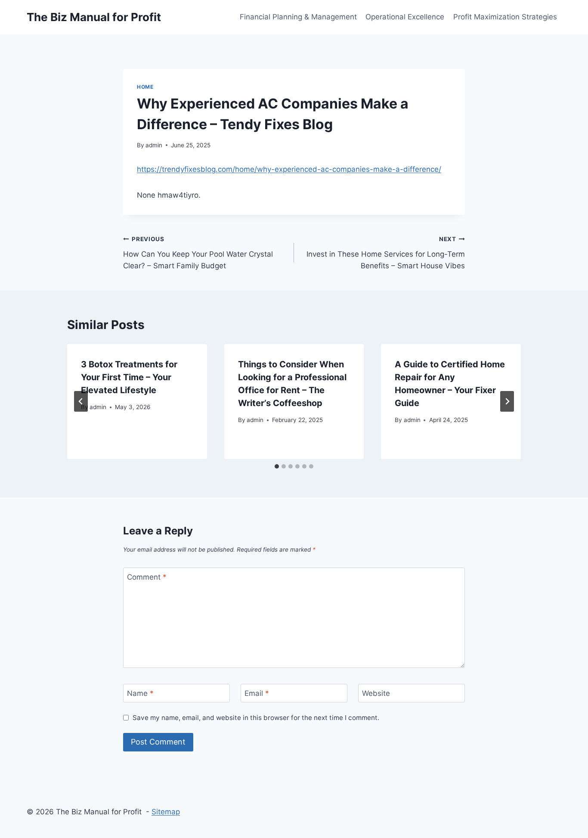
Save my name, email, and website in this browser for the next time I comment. (256, 718)
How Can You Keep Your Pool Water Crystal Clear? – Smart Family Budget (198, 253)
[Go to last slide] (81, 401)
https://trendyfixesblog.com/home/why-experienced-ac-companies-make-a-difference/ (289, 169)
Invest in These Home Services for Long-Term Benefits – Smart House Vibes (385, 253)
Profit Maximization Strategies (505, 16)
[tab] (277, 466)
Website (376, 693)
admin (153, 145)
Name (140, 693)
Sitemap (166, 811)
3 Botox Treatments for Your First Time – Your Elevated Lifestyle (129, 377)
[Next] (507, 401)
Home (145, 87)
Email (256, 693)
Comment (147, 577)
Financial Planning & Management (298, 16)
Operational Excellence (404, 16)
